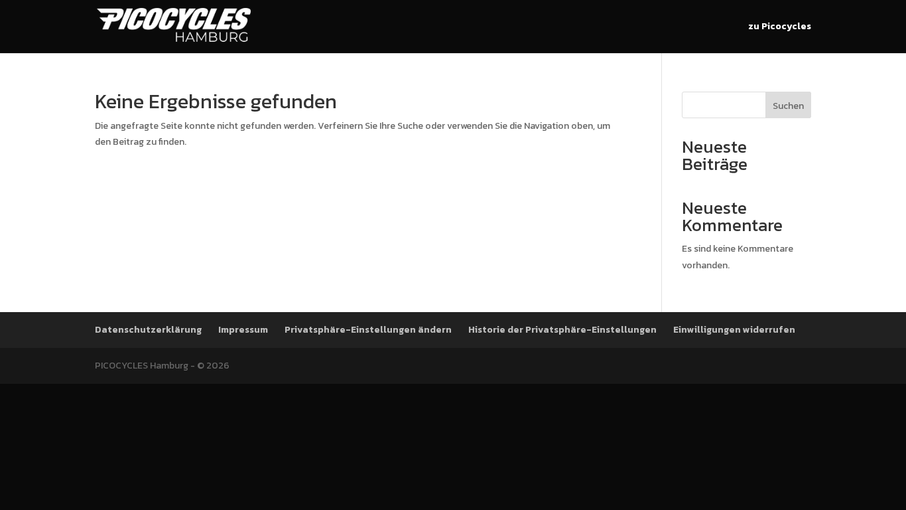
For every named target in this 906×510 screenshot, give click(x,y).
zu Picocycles (779, 27)
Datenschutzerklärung (148, 330)
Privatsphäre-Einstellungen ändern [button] (368, 330)
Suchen (788, 106)
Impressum (243, 330)
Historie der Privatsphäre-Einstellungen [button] (562, 330)
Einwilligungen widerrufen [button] (734, 330)
